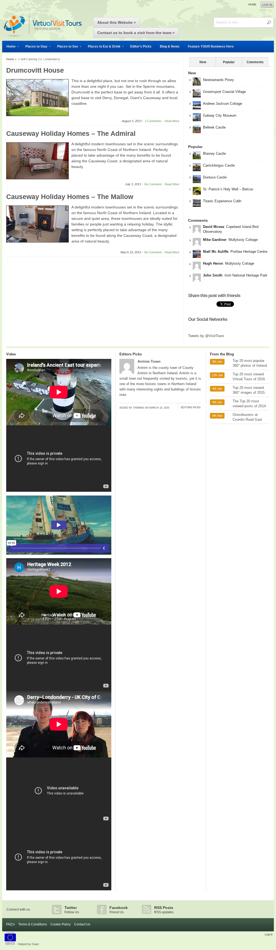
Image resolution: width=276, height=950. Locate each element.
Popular (229, 62)
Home (252, 4)
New (202, 62)
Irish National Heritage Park (246, 275)
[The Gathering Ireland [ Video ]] (58, 889)
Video (11, 354)
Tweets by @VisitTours (206, 336)
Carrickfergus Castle (219, 165)
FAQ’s (10, 924)
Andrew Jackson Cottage (222, 104)
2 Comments (153, 121)
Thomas (138, 407)
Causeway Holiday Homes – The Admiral (71, 133)
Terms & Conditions (32, 924)
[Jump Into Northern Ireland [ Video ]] (58, 822)
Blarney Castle (214, 153)
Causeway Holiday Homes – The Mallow (69, 196)
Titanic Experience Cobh (222, 201)
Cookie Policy (60, 924)
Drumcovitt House (35, 70)
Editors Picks (130, 354)
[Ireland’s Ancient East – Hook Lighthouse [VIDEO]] (58, 424)
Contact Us (82, 924)
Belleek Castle (214, 127)
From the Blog (222, 354)
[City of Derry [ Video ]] (58, 756)
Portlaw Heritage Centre (248, 252)
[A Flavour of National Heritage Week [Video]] (58, 623)
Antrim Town (149, 361)
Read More (172, 121)
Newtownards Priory (218, 80)
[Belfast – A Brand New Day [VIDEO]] (58, 490)
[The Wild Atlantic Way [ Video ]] (58, 690)
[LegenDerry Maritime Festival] (58, 557)
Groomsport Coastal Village (224, 92)
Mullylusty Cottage (243, 240)
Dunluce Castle (215, 177)
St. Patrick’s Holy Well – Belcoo (228, 189)
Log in (267, 4)
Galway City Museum (219, 115)
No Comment (152, 184)
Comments (255, 62)
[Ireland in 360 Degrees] (42, 38)
